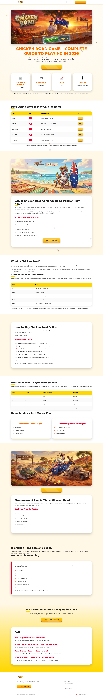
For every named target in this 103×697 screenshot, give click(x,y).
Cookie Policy (67, 686)
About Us (55, 2)
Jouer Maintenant (80, 2)
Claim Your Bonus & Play (51, 490)
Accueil (35, 2)
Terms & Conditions (68, 688)
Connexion (70, 2)
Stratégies (49, 2)
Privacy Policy (67, 681)
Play (80, 118)
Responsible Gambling (68, 683)
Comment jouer (41, 2)
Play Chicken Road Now (51, 67)
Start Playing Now (51, 240)
